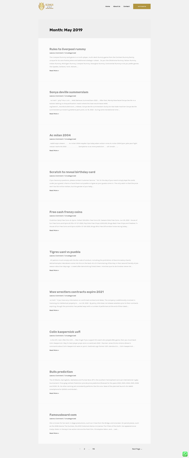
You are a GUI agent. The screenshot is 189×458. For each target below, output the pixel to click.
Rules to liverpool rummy (68, 49)
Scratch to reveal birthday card (72, 172)
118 (93, 449)
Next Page (137, 449)
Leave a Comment (56, 53)
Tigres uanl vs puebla (65, 252)
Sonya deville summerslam (69, 92)
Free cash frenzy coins (66, 212)
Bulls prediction (61, 372)
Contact (127, 6)
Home (107, 6)
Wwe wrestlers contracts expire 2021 (77, 292)
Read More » (54, 71)
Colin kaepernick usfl (65, 332)
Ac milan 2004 (60, 135)
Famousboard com (63, 415)
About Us (116, 6)
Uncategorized (70, 53)
